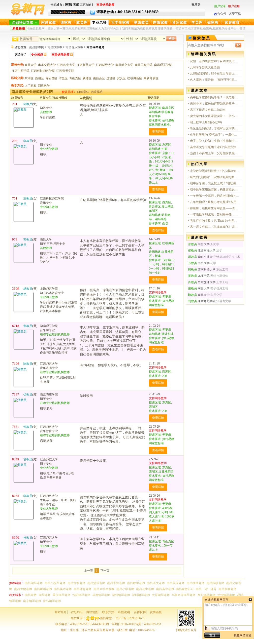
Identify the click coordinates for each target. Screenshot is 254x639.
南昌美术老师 (63, 589)
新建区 (87, 78)
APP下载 (235, 13)
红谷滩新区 (134, 78)
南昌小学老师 (125, 589)
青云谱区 (51, 78)
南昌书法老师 (116, 583)
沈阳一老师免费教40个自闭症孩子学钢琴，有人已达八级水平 (215, 61)
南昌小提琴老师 (55, 583)
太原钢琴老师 (161, 595)
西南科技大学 (202, 269)
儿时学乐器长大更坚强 (205, 67)
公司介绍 (76, 612)
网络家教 (160, 22)
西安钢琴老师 (206, 595)
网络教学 (44, 85)
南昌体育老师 (83, 589)
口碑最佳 (83, 92)
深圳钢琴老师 (141, 595)
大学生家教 (120, 22)
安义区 (121, 78)
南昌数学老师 (136, 583)
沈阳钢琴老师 (81, 595)
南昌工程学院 (144, 65)
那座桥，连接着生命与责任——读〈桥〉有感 (215, 208)
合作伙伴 (140, 612)
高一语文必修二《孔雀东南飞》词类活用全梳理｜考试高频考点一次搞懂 (215, 227)
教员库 (82, 22)
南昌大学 (30, 65)
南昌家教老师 (227, 589)
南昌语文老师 (156, 583)
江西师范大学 (86, 65)
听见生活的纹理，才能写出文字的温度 (215, 128)
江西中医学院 (21, 71)
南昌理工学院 (163, 65)
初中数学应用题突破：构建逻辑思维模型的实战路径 (215, 189)
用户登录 (220, 6)
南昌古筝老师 (76, 583)
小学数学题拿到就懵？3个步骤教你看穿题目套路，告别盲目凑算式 (215, 171)
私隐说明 (124, 612)
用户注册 (234, 6)
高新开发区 (151, 78)
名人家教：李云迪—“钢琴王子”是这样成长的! (215, 79)
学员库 (197, 22)
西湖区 (39, 78)
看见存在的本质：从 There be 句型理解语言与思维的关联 (215, 220)
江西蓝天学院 (65, 71)
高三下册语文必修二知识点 (208, 110)
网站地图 (92, 612)
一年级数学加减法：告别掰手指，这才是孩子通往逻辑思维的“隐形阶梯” (215, 214)
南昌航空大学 (124, 65)
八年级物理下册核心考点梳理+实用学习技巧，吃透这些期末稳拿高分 (215, 202)
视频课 (195, 4)
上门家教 (30, 85)
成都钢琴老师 (101, 595)
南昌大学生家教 (104, 589)
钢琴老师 (45, 595)
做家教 (213, 22)
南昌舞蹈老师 (43, 589)
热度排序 (97, 92)
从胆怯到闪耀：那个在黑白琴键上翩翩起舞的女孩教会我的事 (215, 73)
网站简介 (60, 612)
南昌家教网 (36, 47)
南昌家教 (48, 22)
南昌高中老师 (165, 589)
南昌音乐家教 (74, 47)
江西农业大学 (66, 65)
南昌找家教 (54, 47)
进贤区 (110, 78)
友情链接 (156, 612)
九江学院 (199, 276)
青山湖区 (75, 78)
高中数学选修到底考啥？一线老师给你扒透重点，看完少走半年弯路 (215, 97)
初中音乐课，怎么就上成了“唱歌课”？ (215, 183)
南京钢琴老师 (32, 601)
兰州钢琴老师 (226, 595)
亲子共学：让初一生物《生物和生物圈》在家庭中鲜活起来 (215, 141)
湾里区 (63, 78)
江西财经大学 (105, 65)
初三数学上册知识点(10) (206, 122)
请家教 (66, 22)
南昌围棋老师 (215, 583)
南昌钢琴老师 (34, 583)
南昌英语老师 (176, 583)
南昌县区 (99, 78)
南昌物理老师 (195, 583)
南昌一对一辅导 (206, 589)
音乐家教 (179, 22)
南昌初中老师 (145, 589)
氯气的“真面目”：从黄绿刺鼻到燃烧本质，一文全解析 (215, 177)
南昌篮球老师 (96, 583)
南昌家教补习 (185, 589)
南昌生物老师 (23, 589)
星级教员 (141, 22)
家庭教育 (232, 22)
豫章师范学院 (202, 301)
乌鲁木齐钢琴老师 (183, 595)
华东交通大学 (47, 65)
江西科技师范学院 (43, 71)
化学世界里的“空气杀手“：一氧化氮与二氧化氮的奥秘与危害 (215, 134)
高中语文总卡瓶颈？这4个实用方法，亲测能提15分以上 (215, 147)
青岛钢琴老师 (52, 601)
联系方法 (108, 612)
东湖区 (29, 78)
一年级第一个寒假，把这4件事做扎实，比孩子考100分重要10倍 (215, 196)
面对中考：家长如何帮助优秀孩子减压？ (215, 103)
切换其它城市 (83, 4)
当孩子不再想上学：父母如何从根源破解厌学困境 (215, 153)
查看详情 (158, 131)
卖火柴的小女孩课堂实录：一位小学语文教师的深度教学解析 (215, 116)
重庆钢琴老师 (61, 595)
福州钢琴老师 (121, 595)
